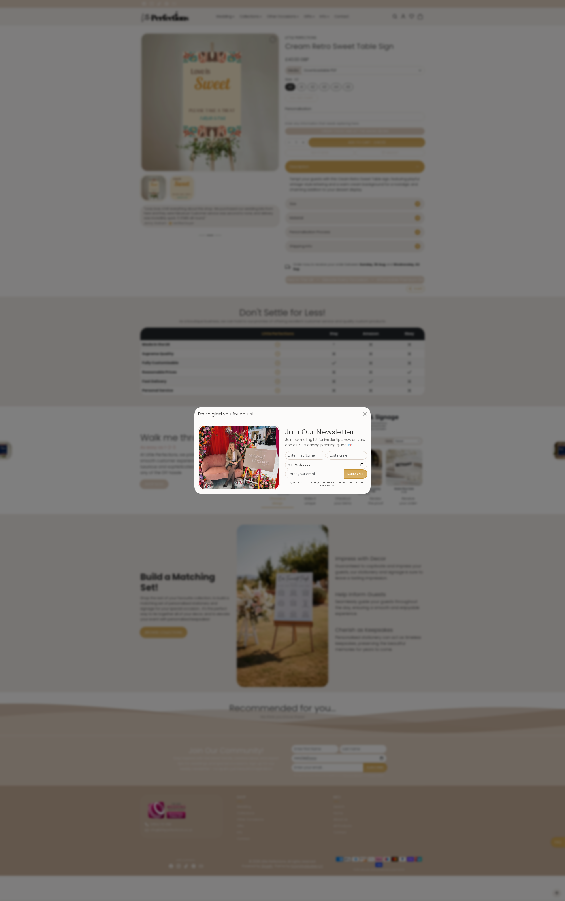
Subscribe (355, 473)
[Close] (365, 413)
